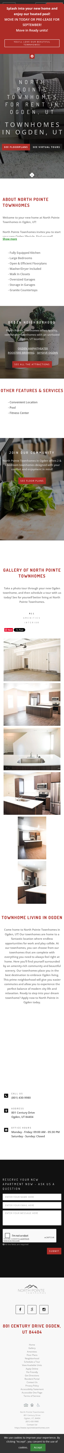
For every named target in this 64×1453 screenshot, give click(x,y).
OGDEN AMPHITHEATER (33, 348)
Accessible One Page (32, 1392)
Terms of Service (32, 1395)
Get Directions (32, 1375)
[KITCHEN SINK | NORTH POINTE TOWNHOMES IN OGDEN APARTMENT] (32, 749)
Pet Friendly (32, 1372)
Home (32, 1344)
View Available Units (32, 1365)
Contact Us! (32, 1424)
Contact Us (32, 1382)
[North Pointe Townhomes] (32, 1291)
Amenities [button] (32, 618)
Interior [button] (32, 622)
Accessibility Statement (32, 1389)
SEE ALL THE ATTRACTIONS (32, 364)
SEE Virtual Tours (46, 147)
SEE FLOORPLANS (16, 147)
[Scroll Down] (32, 174)
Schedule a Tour (32, 1361)
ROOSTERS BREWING (21, 353)
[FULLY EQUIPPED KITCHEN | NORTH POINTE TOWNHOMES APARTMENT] (32, 882)
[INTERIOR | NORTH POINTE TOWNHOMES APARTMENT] (32, 838)
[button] (32, 56)
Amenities (32, 1351)
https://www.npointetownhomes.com (32, 1427)
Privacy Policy (32, 1385)
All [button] (32, 613)
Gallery (32, 1348)
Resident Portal (32, 1378)
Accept (38, 1447)
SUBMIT (54, 1251)
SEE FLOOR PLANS (32, 480)
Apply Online (32, 1368)
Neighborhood (32, 1358)
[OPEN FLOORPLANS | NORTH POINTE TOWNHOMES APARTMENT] (32, 793)
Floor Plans (32, 1355)
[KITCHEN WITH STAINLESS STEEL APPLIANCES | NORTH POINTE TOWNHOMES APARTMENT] (32, 704)
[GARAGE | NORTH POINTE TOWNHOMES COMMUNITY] (32, 660)
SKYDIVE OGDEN (47, 353)
